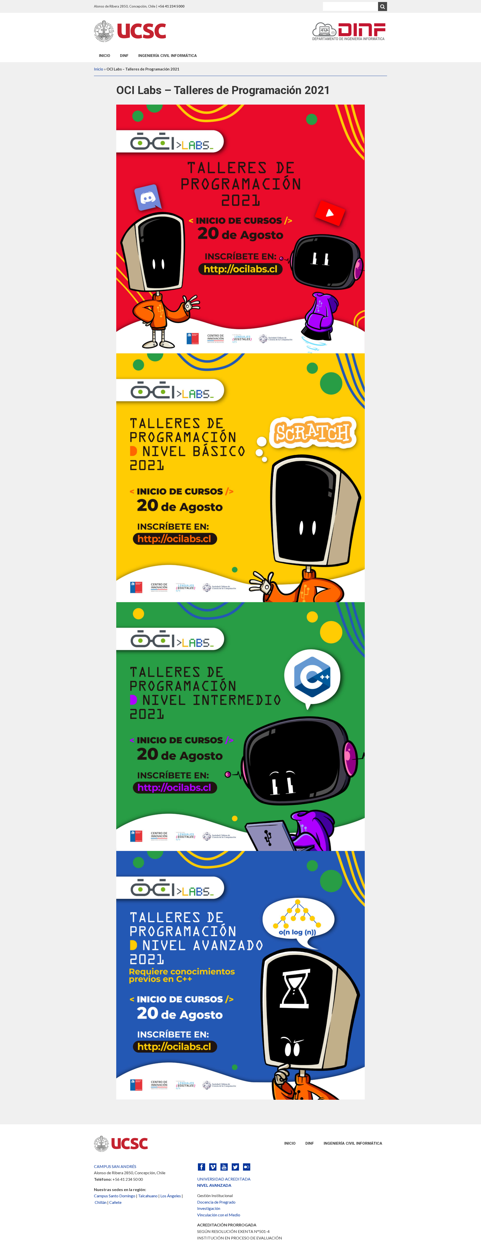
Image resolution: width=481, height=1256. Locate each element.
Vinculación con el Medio (218, 1214)
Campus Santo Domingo (114, 1195)
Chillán (100, 1202)
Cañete (115, 1202)
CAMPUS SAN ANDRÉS (115, 1166)
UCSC (130, 31)
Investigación (208, 1208)
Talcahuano (148, 1195)
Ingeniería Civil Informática (167, 55)
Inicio (104, 55)
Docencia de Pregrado (216, 1202)
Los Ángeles (170, 1195)
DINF (124, 55)
